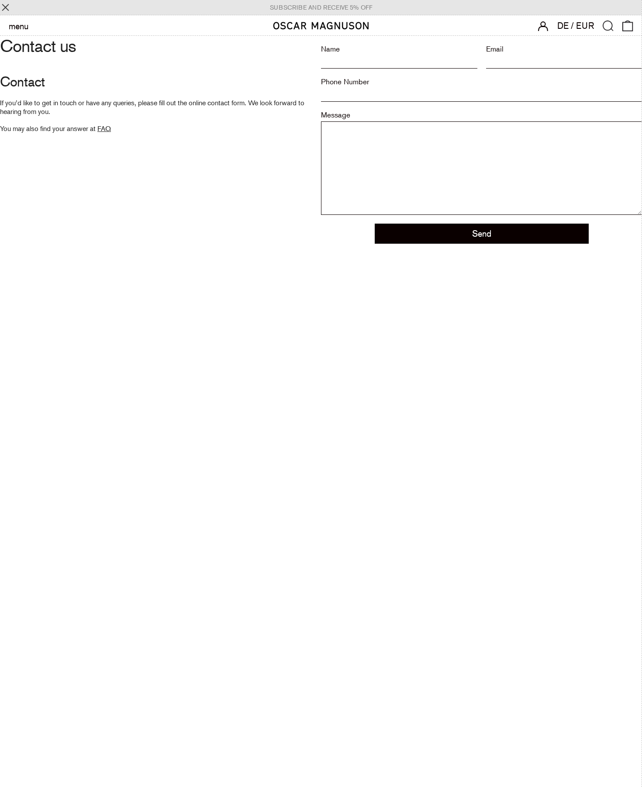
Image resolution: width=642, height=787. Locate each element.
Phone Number (345, 81)
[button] (608, 26)
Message (335, 114)
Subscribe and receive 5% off (321, 7)
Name (330, 49)
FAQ (104, 128)
